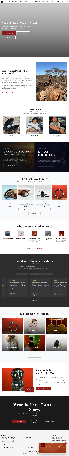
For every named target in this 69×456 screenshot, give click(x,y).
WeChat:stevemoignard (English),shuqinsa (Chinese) (59, 441)
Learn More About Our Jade (34, 248)
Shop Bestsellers (34, 213)
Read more (5, 289)
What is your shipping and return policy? (34, 443)
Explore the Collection (11, 165)
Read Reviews (34, 300)
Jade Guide (37, 1)
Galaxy (31, 1)
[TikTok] (34, 451)
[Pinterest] (39, 451)
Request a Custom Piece (43, 388)
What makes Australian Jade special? (33, 439)
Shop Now (19, 421)
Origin (26, 1)
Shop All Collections (34, 355)
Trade (43, 1)
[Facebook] (30, 451)
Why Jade (23, 33)
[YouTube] (36, 451)
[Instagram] (32, 451)
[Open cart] (67, 1)
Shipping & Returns (50, 421)
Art (47, 1)
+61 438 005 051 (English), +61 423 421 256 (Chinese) (57, 438)
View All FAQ (31, 447)
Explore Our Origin (6, 92)
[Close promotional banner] (66, 443)
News (52, 1)
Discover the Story (8, 37)
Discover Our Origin (34, 421)
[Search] (62, 1)
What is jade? (28, 437)
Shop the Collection (9, 33)
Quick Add (9, 209)
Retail (21, 1)
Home (16, 1)
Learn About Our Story (9, 447)
